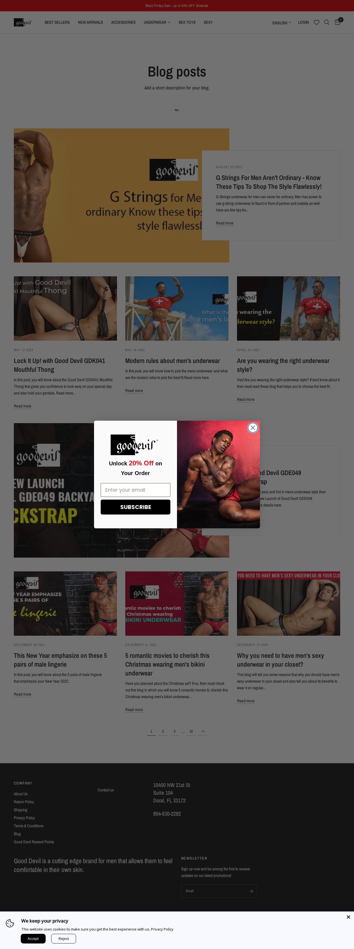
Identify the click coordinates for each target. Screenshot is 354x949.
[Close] (348, 917)
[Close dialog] (253, 428)
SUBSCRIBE (135, 507)
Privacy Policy (162, 929)
